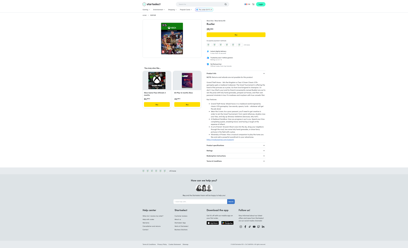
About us (178, 219)
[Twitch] (258, 227)
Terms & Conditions (214, 161)
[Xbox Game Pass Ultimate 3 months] (156, 80)
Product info (211, 73)
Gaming (145, 10)
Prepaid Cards (185, 10)
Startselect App (180, 223)
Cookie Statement (175, 244)
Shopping (171, 10)
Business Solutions (181, 230)
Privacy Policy (162, 244)
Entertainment (158, 10)
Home (145, 15)
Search (230, 201)
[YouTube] (254, 227)
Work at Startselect (181, 226)
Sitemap (185, 244)
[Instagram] (241, 227)
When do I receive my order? (153, 216)
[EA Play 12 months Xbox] (187, 80)
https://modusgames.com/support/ (220, 139)
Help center (149, 210)
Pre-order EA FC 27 (205, 10)
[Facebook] (245, 227)
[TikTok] (250, 227)
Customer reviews (181, 216)
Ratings (210, 150)
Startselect (181, 210)
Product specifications (215, 145)
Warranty (146, 223)
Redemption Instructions (216, 156)
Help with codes (148, 219)
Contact (145, 230)
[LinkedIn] (263, 227)
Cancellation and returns (152, 226)
